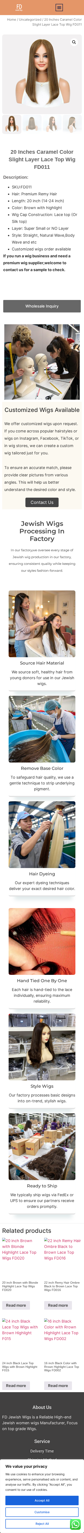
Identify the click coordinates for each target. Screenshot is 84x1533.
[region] (42, 1496)
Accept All (42, 1500)
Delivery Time (42, 1451)
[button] (59, 7)
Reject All (42, 1523)
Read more (16, 1305)
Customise (42, 1512)
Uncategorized (30, 19)
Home (11, 19)
